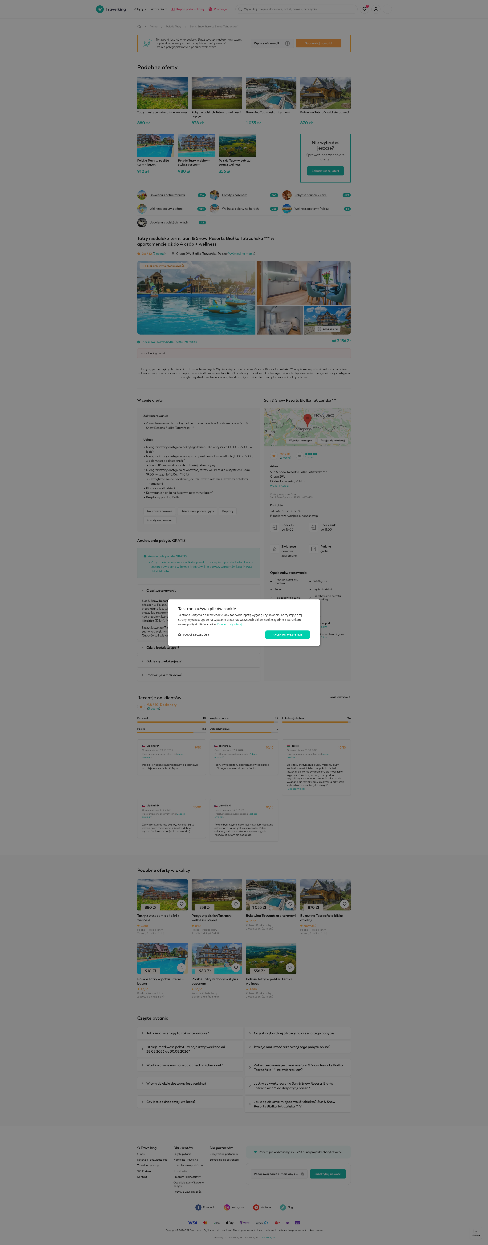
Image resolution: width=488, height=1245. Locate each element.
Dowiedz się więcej (229, 624)
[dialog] (244, 622)
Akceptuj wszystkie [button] (288, 634)
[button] (193, 635)
